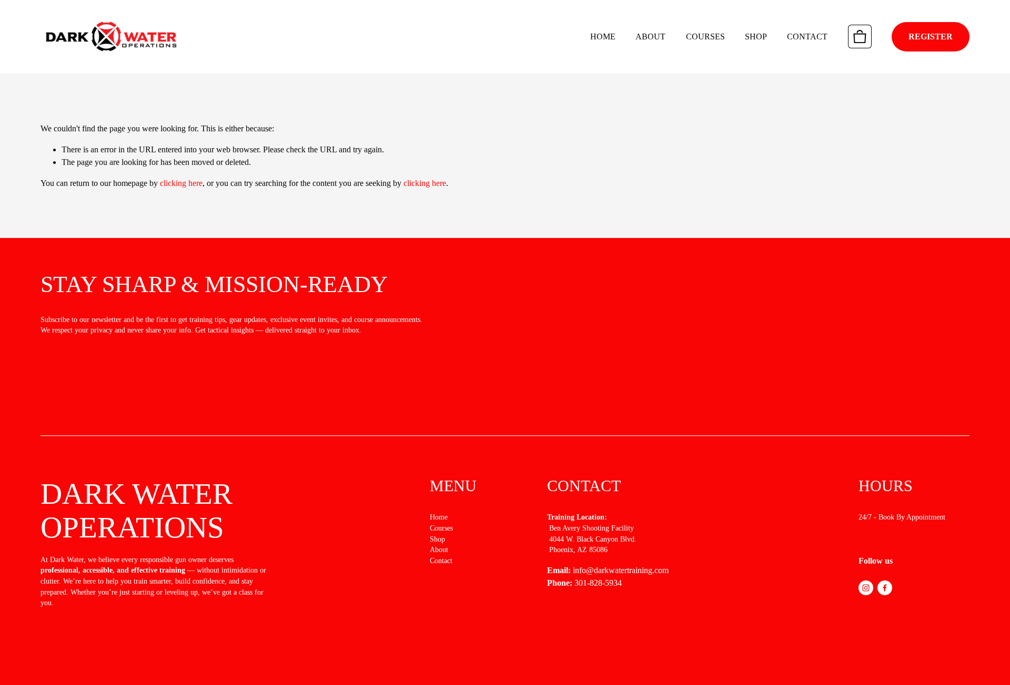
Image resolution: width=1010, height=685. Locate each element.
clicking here (181, 183)
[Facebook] (884, 587)
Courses (705, 36)
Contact (807, 36)
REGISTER (930, 36)
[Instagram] (865, 587)
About (650, 36)
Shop (756, 36)
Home (602, 36)
